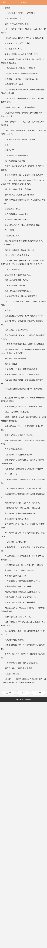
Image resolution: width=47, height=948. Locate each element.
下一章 (38, 693)
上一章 (8, 693)
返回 (4, 2)
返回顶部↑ (28, 699)
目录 (23, 693)
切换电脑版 (19, 699)
